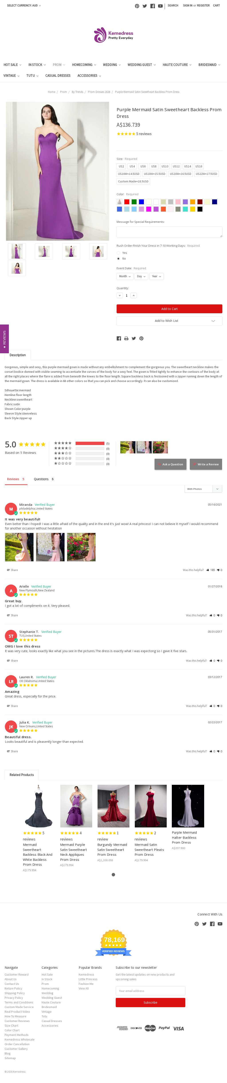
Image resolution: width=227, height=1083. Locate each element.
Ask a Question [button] (172, 464)
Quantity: (123, 288)
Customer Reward (17, 974)
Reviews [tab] (13, 479)
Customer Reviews (17, 1021)
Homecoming (82, 65)
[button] (211, 570)
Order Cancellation (17, 1044)
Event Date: (131, 268)
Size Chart (11, 1026)
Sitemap (10, 1058)
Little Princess (88, 979)
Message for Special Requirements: (140, 222)
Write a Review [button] (208, 464)
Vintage (10, 75)
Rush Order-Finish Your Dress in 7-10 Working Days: (158, 246)
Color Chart (12, 1030)
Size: (127, 159)
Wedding (110, 65)
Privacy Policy (14, 998)
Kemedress (86, 974)
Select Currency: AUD (22, 5)
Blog (8, 1053)
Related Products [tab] (22, 775)
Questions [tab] (41, 479)
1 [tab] (113, 874)
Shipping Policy (15, 993)
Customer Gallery (16, 1049)
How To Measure (15, 1016)
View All (84, 988)
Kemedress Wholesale (20, 1039)
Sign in (187, 5)
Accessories (88, 75)
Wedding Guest (140, 65)
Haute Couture (175, 65)
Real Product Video (17, 1012)
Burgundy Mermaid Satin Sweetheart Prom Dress (112, 849)
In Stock (35, 65)
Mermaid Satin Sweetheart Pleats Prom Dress (149, 849)
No (124, 258)
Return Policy (13, 988)
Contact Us (12, 984)
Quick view (39, 802)
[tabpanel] (39, 829)
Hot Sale (11, 65)
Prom (57, 65)
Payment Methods (17, 1035)
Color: (128, 194)
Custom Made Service (19, 1007)
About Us (11, 979)
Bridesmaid (207, 65)
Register (203, 5)
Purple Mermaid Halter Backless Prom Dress (184, 837)
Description (18, 355)
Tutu (30, 75)
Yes (124, 253)
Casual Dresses (57, 75)
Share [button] (14, 570)
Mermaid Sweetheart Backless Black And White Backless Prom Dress (38, 854)
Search (173, 5)
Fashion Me (86, 984)
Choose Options (39, 810)
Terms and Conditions (19, 1002)
